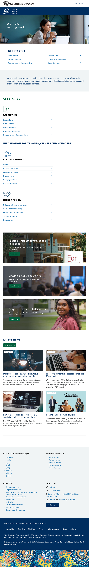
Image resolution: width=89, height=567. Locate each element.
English (80, 3)
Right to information (12, 507)
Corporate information (13, 489)
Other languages (53, 529)
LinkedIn (52, 499)
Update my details (14, 59)
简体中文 (9, 470)
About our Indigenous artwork (16, 497)
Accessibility (10, 529)
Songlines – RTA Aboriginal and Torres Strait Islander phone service (21, 493)
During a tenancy (55, 462)
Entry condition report (10, 172)
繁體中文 (9, 473)
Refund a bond (53, 55)
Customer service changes (15, 510)
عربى (7, 462)
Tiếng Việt (9, 457)
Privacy (41, 529)
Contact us (51, 505)
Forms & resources (55, 468)
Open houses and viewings (12, 208)
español (8, 460)
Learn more (14, 319)
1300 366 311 (53, 487)
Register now (14, 286)
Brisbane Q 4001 (52, 496)
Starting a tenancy (55, 460)
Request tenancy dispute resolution (20, 63)
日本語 (8, 468)
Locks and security (10, 183)
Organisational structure (14, 504)
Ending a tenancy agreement (13, 212)
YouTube (62, 499)
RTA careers (10, 499)
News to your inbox (69, 529)
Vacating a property (10, 216)
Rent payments (8, 176)
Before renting (54, 457)
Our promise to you (12, 487)
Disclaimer (32, 529)
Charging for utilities (10, 180)
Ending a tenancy (55, 465)
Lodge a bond (13, 55)
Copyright (21, 529)
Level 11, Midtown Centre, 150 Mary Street (63, 494)
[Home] (10, 11)
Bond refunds (8, 220)
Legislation (9, 502)
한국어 (8, 476)
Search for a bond (54, 63)
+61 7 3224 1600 (54, 490)
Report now (14, 254)
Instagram (71, 499)
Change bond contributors (57, 59)
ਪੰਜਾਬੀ (8, 465)
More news (8, 345)
